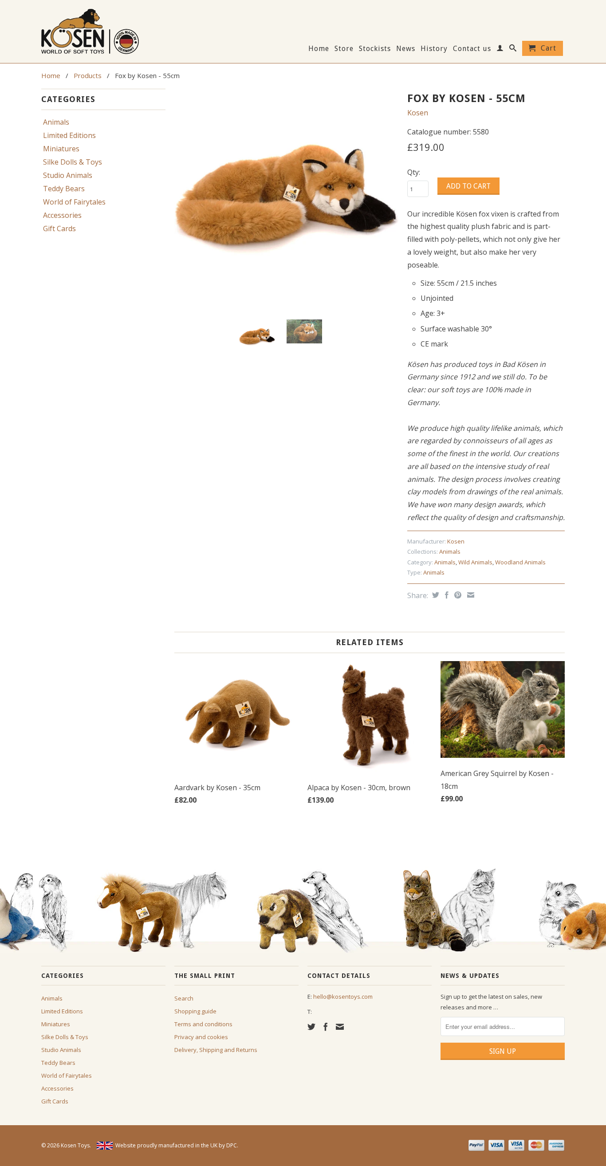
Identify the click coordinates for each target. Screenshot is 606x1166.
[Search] (513, 49)
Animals (56, 122)
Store (344, 49)
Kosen (417, 113)
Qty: (413, 172)
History (434, 49)
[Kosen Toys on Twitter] (311, 1027)
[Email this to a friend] (469, 595)
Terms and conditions (203, 1024)
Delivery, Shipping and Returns (215, 1050)
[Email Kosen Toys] (340, 1027)
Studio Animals (67, 175)
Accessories (62, 215)
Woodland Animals (520, 562)
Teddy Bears (64, 189)
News (405, 49)
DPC (231, 1145)
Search (183, 998)
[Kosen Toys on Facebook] (326, 1027)
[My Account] (500, 49)
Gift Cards (59, 228)
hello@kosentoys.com (343, 997)
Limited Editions (69, 135)
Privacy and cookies (201, 1037)
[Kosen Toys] (103, 30)
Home (318, 49)
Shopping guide (195, 1011)
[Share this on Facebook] (445, 595)
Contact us (472, 49)
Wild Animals (475, 562)
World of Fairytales (74, 202)
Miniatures (61, 149)
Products (88, 75)
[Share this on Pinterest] (456, 595)
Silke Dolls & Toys (72, 162)
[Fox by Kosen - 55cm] (286, 201)
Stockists (375, 49)
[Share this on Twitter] (434, 595)
